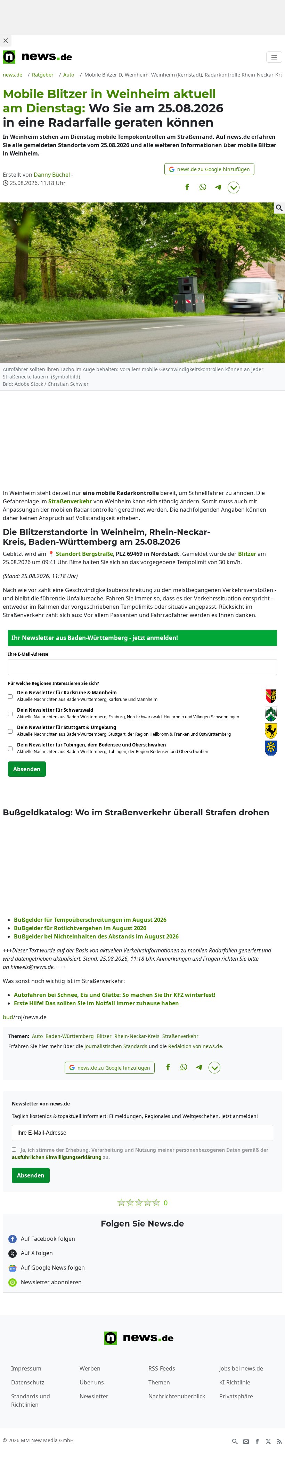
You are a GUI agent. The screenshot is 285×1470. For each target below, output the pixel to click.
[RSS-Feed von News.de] (279, 1441)
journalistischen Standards (115, 1046)
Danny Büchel (52, 174)
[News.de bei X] (268, 1441)
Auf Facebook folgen (47, 1239)
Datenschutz (27, 1382)
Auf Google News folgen (52, 1267)
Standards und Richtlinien (30, 1400)
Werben (90, 1368)
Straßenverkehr (180, 1036)
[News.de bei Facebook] (257, 1441)
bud (8, 1017)
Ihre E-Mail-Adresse (30, 654)
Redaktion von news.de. (195, 1046)
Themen (159, 1382)
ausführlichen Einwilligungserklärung (56, 1157)
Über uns (92, 1382)
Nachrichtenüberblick (176, 1396)
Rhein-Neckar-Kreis (137, 1036)
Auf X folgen (36, 1253)
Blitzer (104, 1036)
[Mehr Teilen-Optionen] (233, 187)
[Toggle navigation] (274, 57)
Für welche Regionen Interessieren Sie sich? (56, 683)
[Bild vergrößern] (279, 208)
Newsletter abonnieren (50, 1282)
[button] (209, 169)
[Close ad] (5, 40)
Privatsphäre (236, 1396)
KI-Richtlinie (234, 1382)
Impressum (26, 1368)
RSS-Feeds (161, 1368)
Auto (37, 1036)
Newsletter (94, 1396)
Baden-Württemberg (70, 1036)
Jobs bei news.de (241, 1368)
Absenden (27, 769)
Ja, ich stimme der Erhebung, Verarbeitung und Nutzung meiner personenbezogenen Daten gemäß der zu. (140, 1153)
